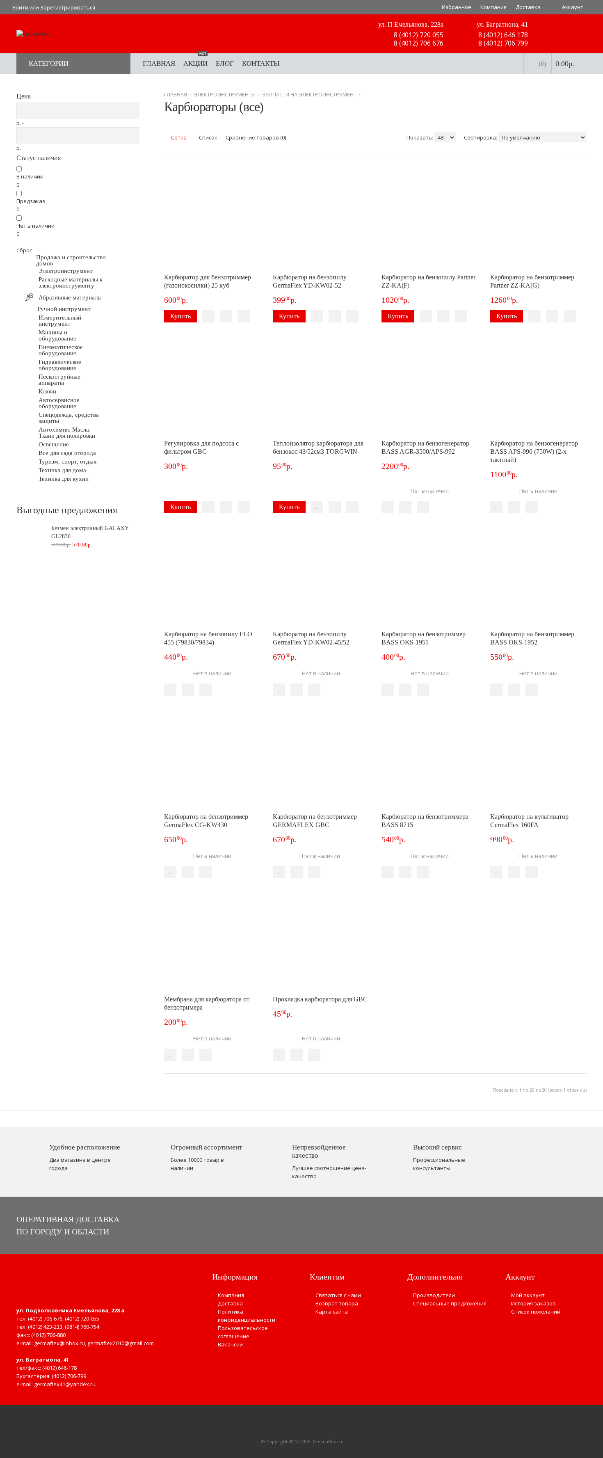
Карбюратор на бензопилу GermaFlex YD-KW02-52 (310, 281)
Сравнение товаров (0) (256, 137)
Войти (20, 7)
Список (207, 137)
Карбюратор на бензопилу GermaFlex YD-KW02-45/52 (311, 638)
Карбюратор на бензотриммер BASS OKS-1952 (532, 638)
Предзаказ (30, 201)
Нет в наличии (35, 225)
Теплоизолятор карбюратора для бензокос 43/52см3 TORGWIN (318, 447)
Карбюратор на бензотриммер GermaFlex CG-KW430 (206, 820)
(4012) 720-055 (82, 1318)
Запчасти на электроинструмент (309, 94)
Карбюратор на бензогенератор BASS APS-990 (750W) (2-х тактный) (534, 451)
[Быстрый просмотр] (244, 316)
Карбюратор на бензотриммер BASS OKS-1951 (423, 638)
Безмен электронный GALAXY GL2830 (89, 532)
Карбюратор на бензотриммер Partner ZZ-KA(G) (532, 281)
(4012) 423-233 (45, 1326)
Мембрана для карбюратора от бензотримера (206, 1003)
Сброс (24, 250)
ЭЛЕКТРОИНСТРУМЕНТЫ (225, 94)
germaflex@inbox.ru (59, 1343)
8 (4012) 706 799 (502, 43)
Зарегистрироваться (67, 7)
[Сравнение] (226, 316)
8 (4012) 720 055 (417, 34)
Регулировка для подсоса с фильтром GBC (201, 447)
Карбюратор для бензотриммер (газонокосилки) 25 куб (207, 281)
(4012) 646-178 (59, 1367)
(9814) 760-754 (82, 1326)
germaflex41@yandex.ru (65, 1384)
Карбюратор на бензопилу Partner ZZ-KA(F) (428, 281)
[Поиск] (509, 63)
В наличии (29, 176)
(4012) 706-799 (69, 1376)
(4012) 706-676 (45, 1318)
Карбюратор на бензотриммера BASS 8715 (424, 820)
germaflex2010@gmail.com (120, 1343)
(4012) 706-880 (48, 1335)
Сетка (178, 137)
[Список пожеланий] (208, 316)
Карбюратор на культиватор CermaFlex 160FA (529, 820)
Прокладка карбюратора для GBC (320, 999)
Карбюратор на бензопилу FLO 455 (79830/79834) (208, 638)
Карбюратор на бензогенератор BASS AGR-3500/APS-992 (425, 447)
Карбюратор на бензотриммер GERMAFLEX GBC (315, 820)
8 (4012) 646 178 (502, 34)
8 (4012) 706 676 (417, 43)
